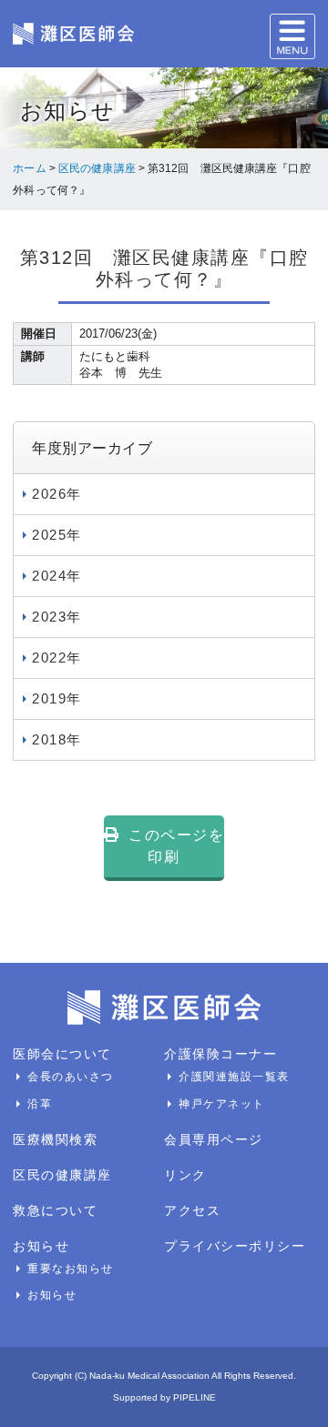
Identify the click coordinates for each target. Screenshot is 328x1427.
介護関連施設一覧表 (234, 1076)
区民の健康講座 (97, 168)
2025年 (57, 534)
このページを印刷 (176, 846)
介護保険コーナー (220, 1054)
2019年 (57, 698)
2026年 (57, 493)
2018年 (57, 739)
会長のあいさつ (70, 1076)
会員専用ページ (213, 1139)
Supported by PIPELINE (164, 1397)
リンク (185, 1175)
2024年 (57, 575)
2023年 (57, 616)
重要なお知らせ (70, 1268)
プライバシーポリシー (234, 1246)
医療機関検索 (55, 1139)
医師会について (62, 1054)
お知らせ (41, 1246)
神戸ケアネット (222, 1104)
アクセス (192, 1210)
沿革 (39, 1104)
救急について (55, 1210)
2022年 (57, 657)
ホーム (29, 168)
